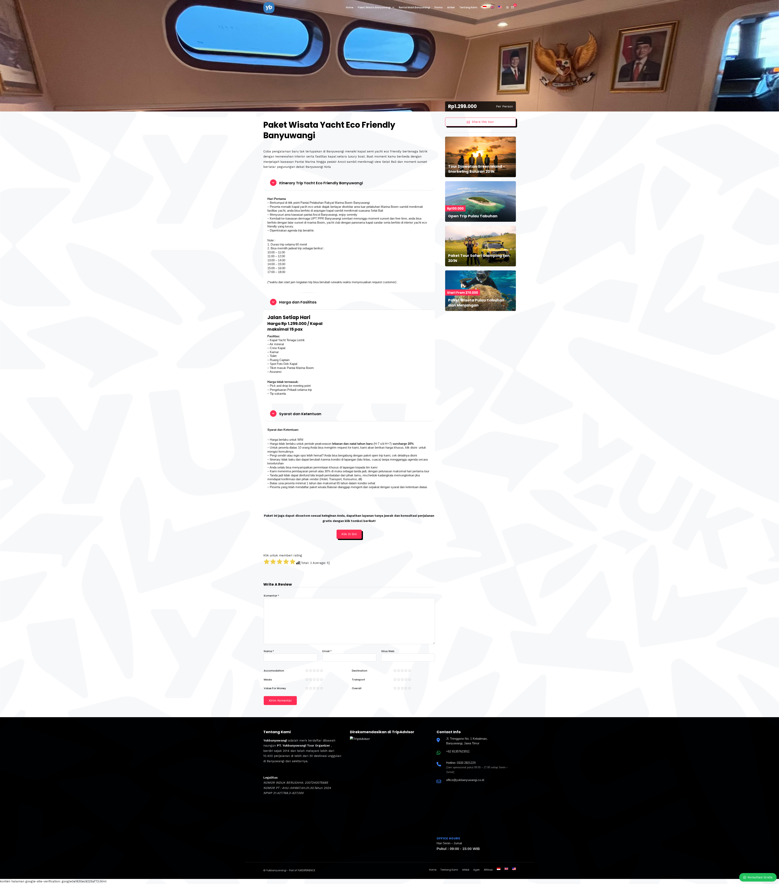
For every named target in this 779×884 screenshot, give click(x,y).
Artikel (451, 7)
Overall (357, 688)
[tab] (349, 183)
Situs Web (387, 651)
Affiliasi (488, 869)
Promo (439, 7)
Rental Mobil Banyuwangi (414, 7)
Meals (268, 679)
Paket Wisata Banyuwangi (374, 7)
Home (349, 7)
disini (413, 447)
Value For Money (275, 688)
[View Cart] (513, 7)
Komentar (271, 596)
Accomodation (274, 671)
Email (327, 651)
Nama (269, 651)
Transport (358, 679)
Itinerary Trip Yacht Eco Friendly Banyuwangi (321, 182)
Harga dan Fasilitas (297, 302)
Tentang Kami (468, 7)
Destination (359, 671)
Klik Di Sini (349, 534)
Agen (476, 869)
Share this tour (483, 122)
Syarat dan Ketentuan (300, 413)
